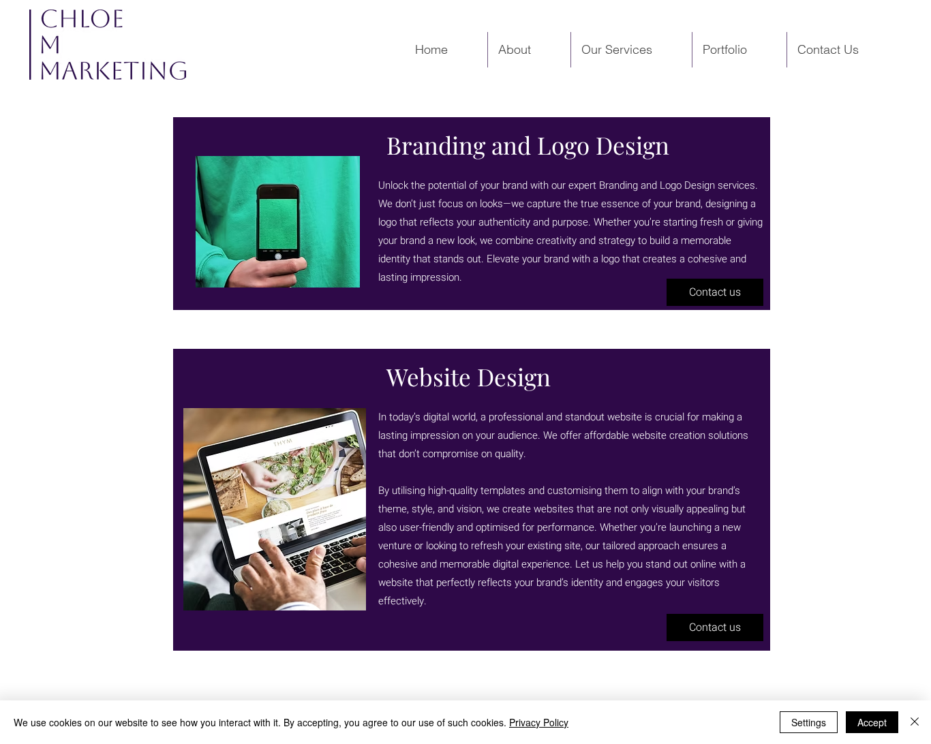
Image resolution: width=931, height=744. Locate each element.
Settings (808, 722)
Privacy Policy (538, 722)
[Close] (914, 722)
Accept (872, 722)
